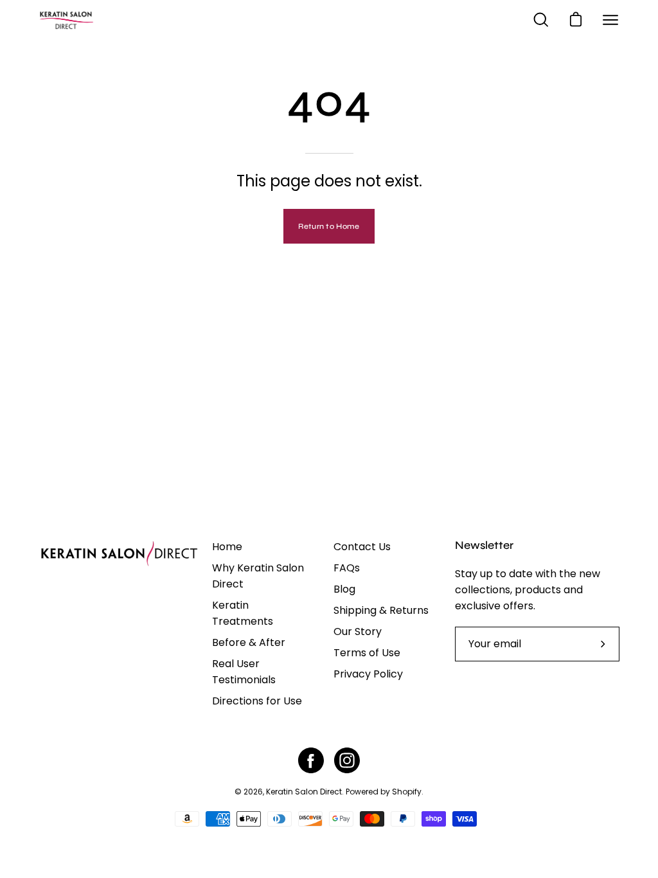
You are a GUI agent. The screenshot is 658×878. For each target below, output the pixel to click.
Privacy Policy (368, 674)
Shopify (407, 791)
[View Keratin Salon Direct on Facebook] (311, 760)
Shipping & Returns (381, 610)
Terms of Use (366, 652)
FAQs (346, 567)
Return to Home (328, 226)
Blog (344, 589)
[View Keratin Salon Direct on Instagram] (347, 760)
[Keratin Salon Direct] (96, 20)
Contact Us (362, 546)
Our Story (357, 631)
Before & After (248, 642)
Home (227, 546)
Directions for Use (257, 701)
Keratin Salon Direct (304, 791)
